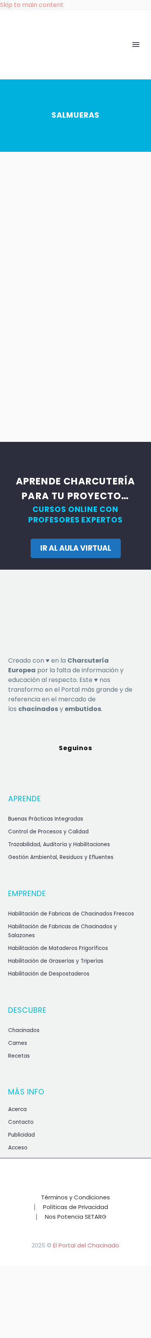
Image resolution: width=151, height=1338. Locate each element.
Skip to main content (31, 4)
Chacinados (23, 1030)
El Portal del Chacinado (86, 1245)
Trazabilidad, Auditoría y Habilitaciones (59, 844)
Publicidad (21, 1135)
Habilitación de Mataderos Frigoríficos (58, 948)
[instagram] (75, 765)
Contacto (21, 1122)
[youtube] (116, 765)
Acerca (17, 1109)
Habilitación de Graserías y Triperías (55, 961)
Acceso (17, 1147)
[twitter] (55, 765)
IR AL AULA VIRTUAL (75, 548)
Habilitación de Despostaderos (48, 973)
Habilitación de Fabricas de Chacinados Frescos (71, 913)
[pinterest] (95, 765)
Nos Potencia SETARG (75, 1217)
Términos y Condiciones (75, 1198)
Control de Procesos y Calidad (48, 831)
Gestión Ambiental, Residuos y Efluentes (60, 857)
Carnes (17, 1043)
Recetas (19, 1056)
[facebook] (35, 765)
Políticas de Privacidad (75, 1207)
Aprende (62, 57)
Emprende (120, 57)
